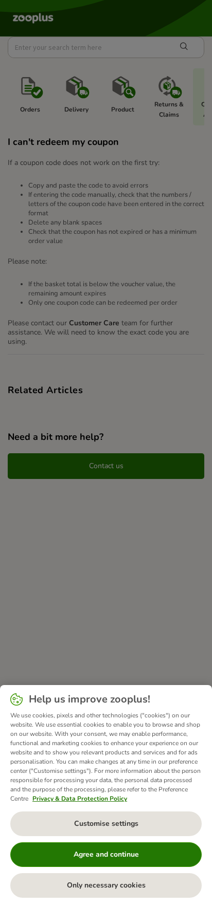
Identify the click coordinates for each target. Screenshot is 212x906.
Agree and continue (106, 854)
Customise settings (106, 823)
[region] (106, 795)
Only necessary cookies (106, 885)
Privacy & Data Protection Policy (79, 798)
